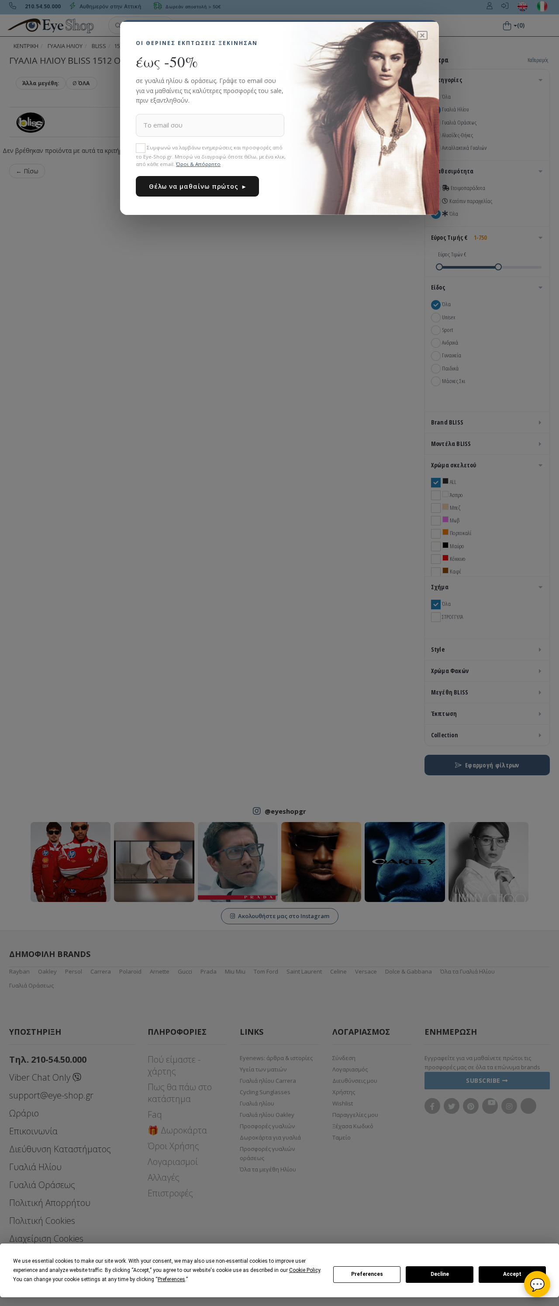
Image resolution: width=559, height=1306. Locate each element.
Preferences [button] (171, 1279)
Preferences (367, 1274)
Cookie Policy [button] (304, 1270)
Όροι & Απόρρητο (198, 164)
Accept (512, 1274)
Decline (440, 1274)
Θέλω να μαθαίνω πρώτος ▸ (197, 186)
